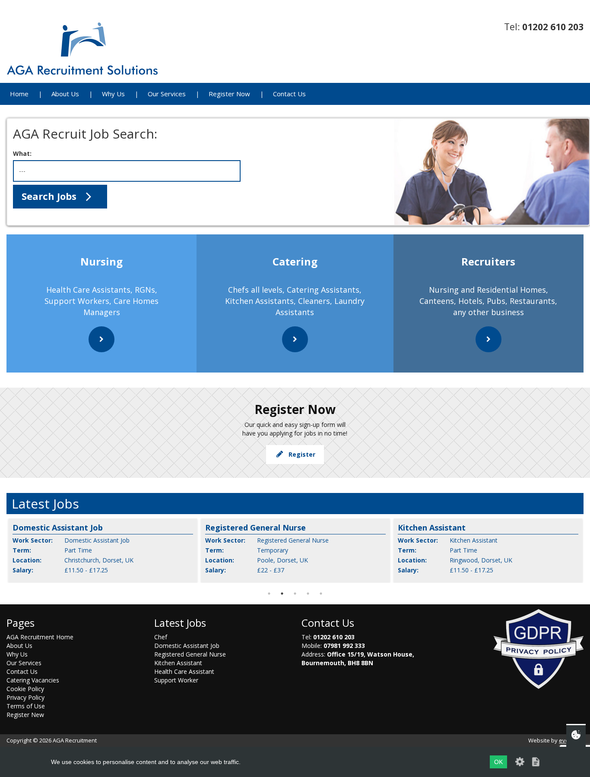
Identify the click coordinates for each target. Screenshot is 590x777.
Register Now (229, 93)
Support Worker (176, 680)
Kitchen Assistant (178, 663)
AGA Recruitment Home (39, 637)
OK (498, 761)
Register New (25, 715)
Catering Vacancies (32, 680)
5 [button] (321, 593)
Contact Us (289, 93)
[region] (298, 172)
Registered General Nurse (190, 654)
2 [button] (282, 593)
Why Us (113, 93)
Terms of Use (25, 706)
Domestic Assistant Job (186, 645)
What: (22, 153)
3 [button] (295, 593)
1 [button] (269, 593)
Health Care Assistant (184, 671)
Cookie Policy (25, 689)
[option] (103, 550)
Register (300, 454)
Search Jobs (50, 196)
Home (19, 93)
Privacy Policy (25, 697)
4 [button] (308, 593)
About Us (65, 93)
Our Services (167, 93)
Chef (160, 637)
